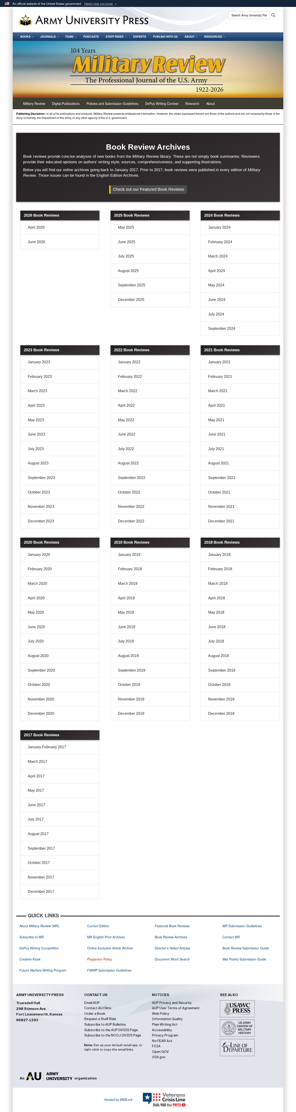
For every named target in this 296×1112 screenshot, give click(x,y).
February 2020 (51, 569)
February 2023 (51, 376)
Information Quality (167, 1019)
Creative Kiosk (29, 959)
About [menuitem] (189, 36)
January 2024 (231, 227)
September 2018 (233, 670)
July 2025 (137, 256)
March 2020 (49, 583)
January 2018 (231, 554)
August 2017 (50, 834)
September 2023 (53, 478)
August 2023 (50, 463)
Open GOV (160, 1052)
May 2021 (228, 420)
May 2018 (228, 612)
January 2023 (51, 362)
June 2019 (138, 627)
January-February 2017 (59, 747)
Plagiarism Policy (99, 959)
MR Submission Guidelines (242, 926)
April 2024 (228, 271)
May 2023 (48, 420)
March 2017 (49, 761)
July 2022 (137, 449)
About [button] (210, 103)
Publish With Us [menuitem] (165, 36)
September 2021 (233, 478)
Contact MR (231, 937)
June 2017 (48, 805)
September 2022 (143, 478)
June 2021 (228, 434)
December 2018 (233, 713)
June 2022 (138, 434)
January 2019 (141, 554)
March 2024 (229, 256)
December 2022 (143, 521)
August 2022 (140, 463)
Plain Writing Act (165, 1024)
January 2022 (141, 362)
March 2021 (229, 391)
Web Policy (160, 1014)
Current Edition (98, 926)
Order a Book (94, 1014)
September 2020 (53, 670)
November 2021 (233, 506)
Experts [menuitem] (139, 36)
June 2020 (48, 627)
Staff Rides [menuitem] (114, 36)
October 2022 (141, 492)
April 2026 (48, 227)
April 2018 (228, 598)
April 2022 (138, 405)
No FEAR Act (162, 1041)
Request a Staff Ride (100, 1019)
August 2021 (230, 463)
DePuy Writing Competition (39, 948)
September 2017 (53, 848)
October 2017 (51, 863)
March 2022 (139, 391)
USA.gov (159, 1057)
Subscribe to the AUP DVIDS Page (111, 1030)
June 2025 (138, 242)
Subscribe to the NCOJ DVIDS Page (112, 1035)
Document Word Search (172, 959)
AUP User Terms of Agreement (176, 1008)
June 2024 (228, 299)
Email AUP (92, 1003)
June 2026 (48, 242)
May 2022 (138, 420)
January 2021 (231, 362)
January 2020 (51, 554)
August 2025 (140, 271)
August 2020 (50, 656)
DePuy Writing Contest (161, 103)
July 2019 (137, 641)
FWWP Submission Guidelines (109, 970)
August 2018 (230, 656)
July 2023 (47, 449)
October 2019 (141, 684)
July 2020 (47, 641)
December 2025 (143, 299)
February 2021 (232, 376)
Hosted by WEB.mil (118, 1099)
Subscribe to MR (31, 937)
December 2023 (53, 521)
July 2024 (228, 314)
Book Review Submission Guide (245, 948)
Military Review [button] (34, 103)
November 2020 (53, 699)
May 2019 (138, 612)
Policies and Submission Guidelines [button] (112, 103)
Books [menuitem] (25, 36)
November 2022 (143, 506)
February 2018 (232, 569)
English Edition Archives (117, 175)
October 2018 (231, 684)
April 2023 (48, 405)
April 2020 (48, 598)
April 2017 (48, 776)
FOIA (156, 1046)
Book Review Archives (171, 937)
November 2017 (53, 877)
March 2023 (49, 391)
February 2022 (142, 376)
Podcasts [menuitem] (91, 36)
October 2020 (51, 684)
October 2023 (51, 492)
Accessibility (162, 1030)
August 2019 (140, 656)
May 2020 (48, 612)
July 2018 (228, 641)
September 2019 (143, 670)
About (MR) (39, 926)
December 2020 (53, 713)
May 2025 (138, 227)
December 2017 (53, 891)
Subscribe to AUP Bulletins (105, 1024)
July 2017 (47, 819)
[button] (101, 3)
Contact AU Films (97, 1008)
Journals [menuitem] (48, 36)
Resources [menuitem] (213, 36)
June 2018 (228, 627)
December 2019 (143, 713)
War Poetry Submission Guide (244, 959)
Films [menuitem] (69, 36)
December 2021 (233, 521)
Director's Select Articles (172, 948)
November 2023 (53, 506)
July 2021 (228, 449)
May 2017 (48, 790)
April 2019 (138, 598)
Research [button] (192, 103)
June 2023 (48, 434)
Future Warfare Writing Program (42, 970)
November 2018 (233, 699)
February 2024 (232, 242)
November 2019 (143, 699)
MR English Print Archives (106, 937)
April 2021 (228, 405)
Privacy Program (165, 1035)
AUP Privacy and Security (172, 1003)
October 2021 (231, 492)
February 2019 (142, 569)
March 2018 (229, 583)
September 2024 (233, 328)
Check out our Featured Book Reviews (148, 189)
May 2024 (228, 285)
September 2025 (143, 285)
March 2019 (139, 583)
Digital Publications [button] (66, 103)
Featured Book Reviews (172, 926)
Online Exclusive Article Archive (110, 948)
